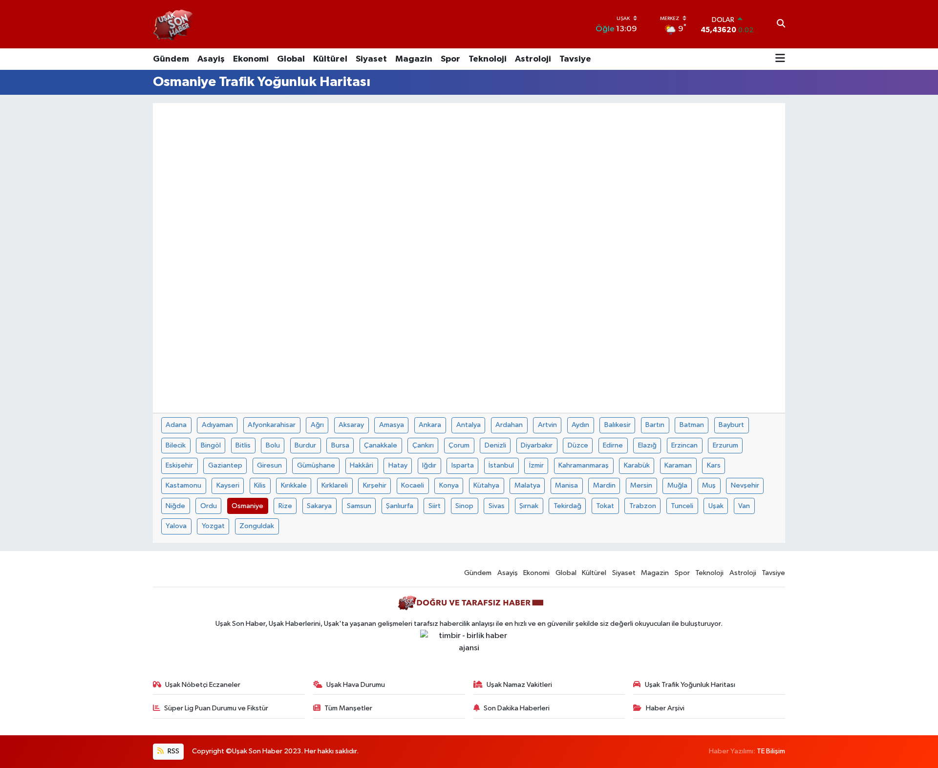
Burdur (305, 445)
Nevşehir (745, 485)
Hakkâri (361, 465)
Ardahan (509, 424)
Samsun (359, 506)
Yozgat (213, 526)
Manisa (566, 485)
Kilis (260, 485)
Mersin (641, 485)
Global (291, 59)
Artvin (547, 424)
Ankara (430, 424)
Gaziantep (225, 465)
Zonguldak (256, 526)
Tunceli (682, 506)
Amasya (391, 424)
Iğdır (429, 465)
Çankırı (423, 445)
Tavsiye (575, 59)
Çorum (458, 445)
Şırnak (528, 506)
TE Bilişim (771, 751)
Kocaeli (412, 485)
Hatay (397, 465)
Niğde (175, 506)
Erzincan (684, 445)
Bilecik (176, 445)
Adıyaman (217, 424)
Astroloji (533, 59)
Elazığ (647, 445)
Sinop (464, 506)
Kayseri (227, 485)
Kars (714, 465)
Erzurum (725, 445)
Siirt (434, 506)
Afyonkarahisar (272, 424)
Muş (709, 485)
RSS (172, 751)
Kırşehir (374, 485)
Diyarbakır (537, 445)
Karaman (678, 465)
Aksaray (351, 424)
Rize (285, 506)
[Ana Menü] (780, 59)
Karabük (637, 465)
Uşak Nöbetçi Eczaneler (202, 684)
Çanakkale (380, 445)
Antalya (468, 424)
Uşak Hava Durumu (355, 684)
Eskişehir (179, 465)
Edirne (613, 445)
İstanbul (501, 465)
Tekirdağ (567, 506)
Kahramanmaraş (583, 465)
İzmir (536, 465)
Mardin (604, 485)
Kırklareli (334, 485)
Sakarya (319, 506)
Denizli (495, 445)
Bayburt (731, 424)
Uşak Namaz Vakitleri (519, 684)
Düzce (578, 445)
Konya (449, 485)
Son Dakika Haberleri (517, 708)
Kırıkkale (294, 485)
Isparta (462, 465)
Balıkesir (617, 424)
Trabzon (642, 506)
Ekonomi (251, 59)
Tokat (605, 506)
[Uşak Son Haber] (173, 24)
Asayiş (211, 59)
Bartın (654, 424)
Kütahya (486, 485)
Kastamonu (183, 485)
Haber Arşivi (665, 708)
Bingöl (211, 445)
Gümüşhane (316, 465)
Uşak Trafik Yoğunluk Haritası (690, 684)
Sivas (497, 506)
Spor (450, 59)
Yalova (176, 526)
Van (744, 506)
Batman (692, 424)
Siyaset (371, 59)
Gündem (171, 59)
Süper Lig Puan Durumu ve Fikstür (216, 708)
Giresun (269, 465)
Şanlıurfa (399, 506)
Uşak (716, 506)
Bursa (340, 445)
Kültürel (330, 59)
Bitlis (243, 445)
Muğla (677, 485)
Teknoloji (488, 59)
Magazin (413, 59)
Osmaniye (247, 506)
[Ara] (781, 24)
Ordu (208, 506)
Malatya (527, 485)
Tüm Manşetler (348, 708)
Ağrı (317, 424)
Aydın (580, 424)
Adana (176, 424)
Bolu (273, 445)
